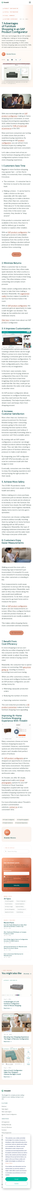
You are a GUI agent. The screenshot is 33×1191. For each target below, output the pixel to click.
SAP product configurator (17, 232)
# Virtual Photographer (23, 819)
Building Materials (6, 1124)
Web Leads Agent (6, 1111)
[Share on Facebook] (12, 59)
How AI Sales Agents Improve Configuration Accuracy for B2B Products (16, 940)
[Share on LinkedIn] (8, 59)
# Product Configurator (8, 819)
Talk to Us (16, 254)
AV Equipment (5, 1122)
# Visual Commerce (8, 823)
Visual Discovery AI (22, 909)
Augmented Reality (20, 906)
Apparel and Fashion (9, 912)
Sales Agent (5, 1109)
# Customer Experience (21, 823)
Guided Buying (19, 912)
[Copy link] (20, 59)
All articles (26, 973)
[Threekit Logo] (5, 2)
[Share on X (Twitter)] (16, 59)
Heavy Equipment (6, 1132)
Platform (4, 1106)
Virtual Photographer (11, 12)
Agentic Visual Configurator (9, 1114)
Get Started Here (16, 633)
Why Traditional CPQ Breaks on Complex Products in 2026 (15, 932)
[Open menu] (29, 2)
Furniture (4, 1130)
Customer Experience (11, 19)
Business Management (10, 909)
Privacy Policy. (9, 1163)
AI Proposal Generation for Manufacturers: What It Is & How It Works (15, 947)
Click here (5, 320)
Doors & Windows (7, 1127)
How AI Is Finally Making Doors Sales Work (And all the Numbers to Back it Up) (15, 925)
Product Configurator (11, 8)
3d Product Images (9, 906)
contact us (13, 807)
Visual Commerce (9, 15)
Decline (17, 1183)
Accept (16, 1179)
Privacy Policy (17, 878)
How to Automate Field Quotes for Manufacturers (13, 954)
